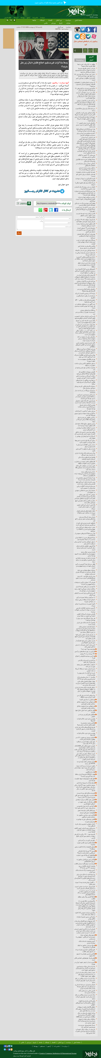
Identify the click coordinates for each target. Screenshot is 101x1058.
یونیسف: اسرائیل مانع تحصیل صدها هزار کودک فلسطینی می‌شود (86, 236)
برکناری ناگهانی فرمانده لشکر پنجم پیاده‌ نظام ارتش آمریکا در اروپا (85, 419)
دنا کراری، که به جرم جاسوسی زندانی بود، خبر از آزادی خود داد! (85, 807)
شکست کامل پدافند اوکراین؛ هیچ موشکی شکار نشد (85, 501)
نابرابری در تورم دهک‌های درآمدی (85, 651)
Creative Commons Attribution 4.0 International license (57, 1053)
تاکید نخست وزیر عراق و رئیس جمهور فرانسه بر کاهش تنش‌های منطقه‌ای (85, 345)
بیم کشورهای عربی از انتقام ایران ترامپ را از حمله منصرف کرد (85, 538)
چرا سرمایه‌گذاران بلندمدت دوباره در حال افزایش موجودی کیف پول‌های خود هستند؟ (85, 193)
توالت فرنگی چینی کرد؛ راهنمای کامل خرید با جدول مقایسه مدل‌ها (85, 114)
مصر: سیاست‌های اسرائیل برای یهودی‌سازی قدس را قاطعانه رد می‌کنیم (85, 529)
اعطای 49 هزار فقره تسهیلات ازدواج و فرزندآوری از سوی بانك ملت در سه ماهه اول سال (85, 1009)
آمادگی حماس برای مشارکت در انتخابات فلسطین (85, 164)
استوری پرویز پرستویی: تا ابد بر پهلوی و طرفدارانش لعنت (85, 738)
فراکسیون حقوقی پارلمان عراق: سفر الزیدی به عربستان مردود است (85, 548)
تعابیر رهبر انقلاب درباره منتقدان (85, 800)
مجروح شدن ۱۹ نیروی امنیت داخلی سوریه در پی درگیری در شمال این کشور (86, 230)
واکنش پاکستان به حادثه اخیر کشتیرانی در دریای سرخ (86, 247)
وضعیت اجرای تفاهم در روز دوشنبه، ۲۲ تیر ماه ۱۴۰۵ (87, 867)
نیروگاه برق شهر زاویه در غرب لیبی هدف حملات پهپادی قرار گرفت (85, 242)
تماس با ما (35, 17)
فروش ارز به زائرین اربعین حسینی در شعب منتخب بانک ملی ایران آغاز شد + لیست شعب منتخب (84, 931)
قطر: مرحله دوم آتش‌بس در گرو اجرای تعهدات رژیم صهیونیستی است (85, 566)
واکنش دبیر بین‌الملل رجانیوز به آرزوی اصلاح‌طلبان (86, 860)
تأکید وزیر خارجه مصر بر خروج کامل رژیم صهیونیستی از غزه (85, 321)
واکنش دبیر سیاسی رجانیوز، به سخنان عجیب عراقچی (86, 816)
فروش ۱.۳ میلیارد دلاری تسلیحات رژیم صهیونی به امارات (85, 583)
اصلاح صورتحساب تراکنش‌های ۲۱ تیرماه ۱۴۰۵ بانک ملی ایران (85, 89)
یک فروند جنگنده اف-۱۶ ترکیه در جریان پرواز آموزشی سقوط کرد (85, 220)
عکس (46, 23)
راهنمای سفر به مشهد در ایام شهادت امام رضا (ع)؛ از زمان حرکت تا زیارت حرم (86, 338)
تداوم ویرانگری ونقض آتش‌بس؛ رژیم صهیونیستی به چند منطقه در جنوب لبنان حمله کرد (85, 259)
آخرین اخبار (91, 58)
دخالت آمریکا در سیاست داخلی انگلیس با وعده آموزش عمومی (85, 377)
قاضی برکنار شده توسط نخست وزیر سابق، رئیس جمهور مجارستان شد (85, 215)
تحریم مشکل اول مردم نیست (86, 793)
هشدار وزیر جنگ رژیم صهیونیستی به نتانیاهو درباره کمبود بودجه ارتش (85, 554)
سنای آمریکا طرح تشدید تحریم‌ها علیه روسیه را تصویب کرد (85, 441)
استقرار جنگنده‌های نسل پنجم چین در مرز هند (86, 665)
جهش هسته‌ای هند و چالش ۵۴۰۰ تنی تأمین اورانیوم (85, 301)
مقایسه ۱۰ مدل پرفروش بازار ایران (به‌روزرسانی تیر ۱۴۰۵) (86, 678)
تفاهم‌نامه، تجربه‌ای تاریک (87, 813)
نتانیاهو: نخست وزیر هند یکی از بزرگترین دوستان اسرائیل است (85, 524)
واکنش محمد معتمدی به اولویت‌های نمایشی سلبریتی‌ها (86, 724)
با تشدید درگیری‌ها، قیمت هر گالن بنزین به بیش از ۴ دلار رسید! (85, 796)
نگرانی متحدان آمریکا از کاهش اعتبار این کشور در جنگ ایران (86, 615)
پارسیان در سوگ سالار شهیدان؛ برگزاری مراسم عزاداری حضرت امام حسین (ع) (85, 1031)
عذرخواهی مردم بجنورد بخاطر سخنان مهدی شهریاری (86, 703)
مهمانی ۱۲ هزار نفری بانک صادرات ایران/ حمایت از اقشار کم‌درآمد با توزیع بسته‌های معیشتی (85, 496)
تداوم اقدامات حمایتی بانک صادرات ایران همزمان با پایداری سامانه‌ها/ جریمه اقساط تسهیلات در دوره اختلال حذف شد (85, 629)
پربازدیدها (80, 60)
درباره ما (42, 17)
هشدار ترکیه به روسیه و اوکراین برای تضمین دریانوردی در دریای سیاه (85, 560)
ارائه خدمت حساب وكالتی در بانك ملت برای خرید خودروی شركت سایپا (85, 980)
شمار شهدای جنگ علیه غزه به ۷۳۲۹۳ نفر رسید (86, 762)
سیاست (68, 20)
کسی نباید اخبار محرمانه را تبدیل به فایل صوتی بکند (85, 646)
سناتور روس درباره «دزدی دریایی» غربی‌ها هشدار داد (87, 169)
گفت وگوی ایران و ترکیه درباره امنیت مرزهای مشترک (86, 225)
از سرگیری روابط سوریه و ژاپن (85, 597)
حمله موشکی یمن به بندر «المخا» (85, 250)
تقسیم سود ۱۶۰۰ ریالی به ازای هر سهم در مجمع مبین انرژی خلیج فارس (84, 836)
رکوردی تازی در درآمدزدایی (86, 840)
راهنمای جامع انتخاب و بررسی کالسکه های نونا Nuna (86, 290)
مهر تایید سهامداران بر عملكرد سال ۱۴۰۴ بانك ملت (85, 742)
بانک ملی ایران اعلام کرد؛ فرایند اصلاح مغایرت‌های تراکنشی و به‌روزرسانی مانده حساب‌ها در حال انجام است (85, 95)
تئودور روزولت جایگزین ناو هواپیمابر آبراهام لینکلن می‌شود (85, 373)
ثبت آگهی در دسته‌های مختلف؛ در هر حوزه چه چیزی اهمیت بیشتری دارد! (85, 306)
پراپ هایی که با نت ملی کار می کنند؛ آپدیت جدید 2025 (86, 696)
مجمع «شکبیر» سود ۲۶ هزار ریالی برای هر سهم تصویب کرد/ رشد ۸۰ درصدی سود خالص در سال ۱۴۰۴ (84, 788)
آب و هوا (16, 17)
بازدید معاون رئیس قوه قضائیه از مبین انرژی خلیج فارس (85, 641)
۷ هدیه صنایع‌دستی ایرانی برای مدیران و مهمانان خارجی (86, 134)
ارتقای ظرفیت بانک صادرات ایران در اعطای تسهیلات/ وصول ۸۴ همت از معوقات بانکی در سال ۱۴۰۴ (85, 690)
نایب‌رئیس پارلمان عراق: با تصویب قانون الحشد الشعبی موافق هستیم (85, 317)
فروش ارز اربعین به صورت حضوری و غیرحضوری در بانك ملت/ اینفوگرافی (86, 892)
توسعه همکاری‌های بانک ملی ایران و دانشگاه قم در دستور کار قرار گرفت (85, 729)
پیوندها (22, 17)
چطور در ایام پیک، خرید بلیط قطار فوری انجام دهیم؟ (86, 65)
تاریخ (60, 23)
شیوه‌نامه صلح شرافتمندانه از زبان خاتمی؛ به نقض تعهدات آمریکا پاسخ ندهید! (85, 119)
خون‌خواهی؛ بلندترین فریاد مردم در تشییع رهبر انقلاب (85, 950)
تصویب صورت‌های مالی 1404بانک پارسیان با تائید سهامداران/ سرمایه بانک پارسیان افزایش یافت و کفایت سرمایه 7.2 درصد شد (84, 748)
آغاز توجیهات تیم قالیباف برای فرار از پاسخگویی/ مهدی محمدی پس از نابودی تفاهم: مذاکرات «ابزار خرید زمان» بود (84, 924)
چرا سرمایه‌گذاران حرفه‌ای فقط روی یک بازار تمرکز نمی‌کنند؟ (85, 130)
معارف (68, 23)
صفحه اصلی (78, 20)
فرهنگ (42, 20)
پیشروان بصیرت (90, 822)
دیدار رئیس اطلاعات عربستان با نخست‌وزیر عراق (85, 445)
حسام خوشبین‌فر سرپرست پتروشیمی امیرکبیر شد (86, 1026)
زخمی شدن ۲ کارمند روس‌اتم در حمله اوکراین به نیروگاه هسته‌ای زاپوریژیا (85, 209)
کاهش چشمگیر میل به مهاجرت (85, 819)
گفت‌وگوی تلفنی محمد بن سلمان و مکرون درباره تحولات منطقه (85, 462)
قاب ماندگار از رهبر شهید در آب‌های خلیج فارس (86, 803)
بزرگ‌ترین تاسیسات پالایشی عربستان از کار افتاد (86, 661)
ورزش (53, 23)
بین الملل (59, 20)
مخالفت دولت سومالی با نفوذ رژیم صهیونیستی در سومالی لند (85, 590)
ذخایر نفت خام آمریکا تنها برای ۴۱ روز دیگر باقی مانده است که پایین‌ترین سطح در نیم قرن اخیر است (85, 77)
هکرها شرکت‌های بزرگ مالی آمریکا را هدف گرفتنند (86, 458)
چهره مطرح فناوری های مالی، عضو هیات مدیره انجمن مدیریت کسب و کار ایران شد (85, 683)
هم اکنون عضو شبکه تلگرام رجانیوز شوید (49, 3)
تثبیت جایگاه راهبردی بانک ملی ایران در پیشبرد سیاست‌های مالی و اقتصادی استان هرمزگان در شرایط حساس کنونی (85, 756)
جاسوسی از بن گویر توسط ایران (85, 586)
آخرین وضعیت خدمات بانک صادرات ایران (87, 942)
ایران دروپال (16, 1056)
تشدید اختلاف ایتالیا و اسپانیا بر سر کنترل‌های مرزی (85, 429)
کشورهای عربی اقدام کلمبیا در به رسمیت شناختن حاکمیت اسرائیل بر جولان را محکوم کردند (85, 271)
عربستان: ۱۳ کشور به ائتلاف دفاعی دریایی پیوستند (86, 156)
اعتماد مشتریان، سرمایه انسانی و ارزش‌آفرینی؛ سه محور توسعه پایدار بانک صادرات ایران (85, 986)
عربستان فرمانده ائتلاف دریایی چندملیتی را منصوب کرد (86, 487)
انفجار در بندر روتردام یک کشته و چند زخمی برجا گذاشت (85, 188)
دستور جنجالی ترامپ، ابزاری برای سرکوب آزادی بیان (84, 543)
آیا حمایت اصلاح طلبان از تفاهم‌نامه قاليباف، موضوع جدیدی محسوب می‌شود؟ (85, 84)
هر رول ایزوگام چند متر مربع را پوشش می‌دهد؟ (85, 619)
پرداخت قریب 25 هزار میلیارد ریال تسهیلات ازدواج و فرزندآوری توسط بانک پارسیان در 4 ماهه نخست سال (85, 103)
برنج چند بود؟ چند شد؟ (88, 649)
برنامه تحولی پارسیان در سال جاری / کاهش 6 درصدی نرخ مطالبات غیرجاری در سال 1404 (85, 1015)
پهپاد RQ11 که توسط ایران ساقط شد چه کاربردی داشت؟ (85, 775)
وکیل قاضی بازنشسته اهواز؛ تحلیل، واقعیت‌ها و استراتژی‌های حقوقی (85, 1003)
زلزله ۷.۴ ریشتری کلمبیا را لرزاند (85, 293)
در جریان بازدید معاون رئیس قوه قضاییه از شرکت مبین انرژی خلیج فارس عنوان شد (85, 636)
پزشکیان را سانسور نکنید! (87, 699)
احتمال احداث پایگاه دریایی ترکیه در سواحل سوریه (85, 600)
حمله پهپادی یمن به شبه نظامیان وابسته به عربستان (85, 160)
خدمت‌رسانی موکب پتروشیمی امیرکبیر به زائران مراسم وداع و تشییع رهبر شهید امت (85, 968)
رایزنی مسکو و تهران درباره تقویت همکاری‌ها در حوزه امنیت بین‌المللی (85, 199)
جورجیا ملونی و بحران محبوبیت (85, 172)
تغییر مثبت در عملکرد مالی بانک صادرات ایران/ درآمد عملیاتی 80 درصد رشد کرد (85, 467)
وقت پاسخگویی (90, 772)
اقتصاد (50, 20)
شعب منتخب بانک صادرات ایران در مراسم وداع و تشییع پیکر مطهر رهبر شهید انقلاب (85, 974)
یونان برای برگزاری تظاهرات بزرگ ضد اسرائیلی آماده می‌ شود (84, 356)
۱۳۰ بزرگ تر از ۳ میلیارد (87, 654)
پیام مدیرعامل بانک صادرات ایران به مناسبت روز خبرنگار (85, 454)
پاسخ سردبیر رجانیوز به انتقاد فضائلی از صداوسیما (86, 946)
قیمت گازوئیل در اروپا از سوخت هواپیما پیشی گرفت (85, 179)
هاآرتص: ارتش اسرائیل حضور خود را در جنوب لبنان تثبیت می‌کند (86, 507)
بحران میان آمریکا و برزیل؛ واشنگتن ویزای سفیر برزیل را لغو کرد (85, 519)
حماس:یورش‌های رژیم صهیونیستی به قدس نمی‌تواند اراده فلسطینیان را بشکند (84, 473)
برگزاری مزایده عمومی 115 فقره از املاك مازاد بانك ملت (85, 913)
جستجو (42, 1046)
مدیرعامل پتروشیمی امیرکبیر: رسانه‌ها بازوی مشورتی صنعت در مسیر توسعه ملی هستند (85, 396)
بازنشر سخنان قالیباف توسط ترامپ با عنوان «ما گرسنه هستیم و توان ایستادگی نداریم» (85, 70)
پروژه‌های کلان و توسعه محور (86, 810)
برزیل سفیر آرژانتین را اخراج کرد (85, 411)
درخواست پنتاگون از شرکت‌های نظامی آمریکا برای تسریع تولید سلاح (85, 382)
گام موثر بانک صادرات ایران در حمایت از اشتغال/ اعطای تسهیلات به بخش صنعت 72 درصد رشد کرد (85, 277)
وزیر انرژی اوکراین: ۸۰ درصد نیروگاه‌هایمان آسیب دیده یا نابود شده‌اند (85, 578)
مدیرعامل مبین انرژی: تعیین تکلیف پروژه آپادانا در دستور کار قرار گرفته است (84, 830)
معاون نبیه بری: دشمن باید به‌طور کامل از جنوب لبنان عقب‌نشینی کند (84, 433)
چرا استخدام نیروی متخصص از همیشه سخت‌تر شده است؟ (85, 479)
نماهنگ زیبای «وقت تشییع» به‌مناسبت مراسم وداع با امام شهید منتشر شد (86, 1021)
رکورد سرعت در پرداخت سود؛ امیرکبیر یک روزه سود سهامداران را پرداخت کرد (85, 767)
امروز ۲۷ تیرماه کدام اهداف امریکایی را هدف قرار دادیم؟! (86, 852)
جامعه (34, 20)
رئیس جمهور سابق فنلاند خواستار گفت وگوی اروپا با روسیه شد (85, 424)
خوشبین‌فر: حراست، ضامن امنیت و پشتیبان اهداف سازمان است (85, 887)
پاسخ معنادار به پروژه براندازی (86, 783)
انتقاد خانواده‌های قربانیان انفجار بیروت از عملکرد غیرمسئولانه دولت (86, 513)
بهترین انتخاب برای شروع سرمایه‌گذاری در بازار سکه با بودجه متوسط (86, 407)
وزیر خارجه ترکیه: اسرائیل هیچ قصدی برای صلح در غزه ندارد (85, 483)
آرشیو (28, 17)
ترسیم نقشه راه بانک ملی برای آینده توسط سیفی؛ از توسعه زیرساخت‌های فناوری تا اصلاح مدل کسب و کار (84, 877)
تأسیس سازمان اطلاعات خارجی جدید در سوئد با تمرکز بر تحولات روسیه (85, 610)
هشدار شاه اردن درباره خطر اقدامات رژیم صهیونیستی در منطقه (86, 265)
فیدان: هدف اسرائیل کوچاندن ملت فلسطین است (86, 152)
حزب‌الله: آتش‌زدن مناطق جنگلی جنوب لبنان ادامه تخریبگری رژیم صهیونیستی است (85, 332)
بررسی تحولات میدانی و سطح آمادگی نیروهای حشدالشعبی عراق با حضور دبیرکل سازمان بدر (85, 351)
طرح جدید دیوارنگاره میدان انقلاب (85, 864)
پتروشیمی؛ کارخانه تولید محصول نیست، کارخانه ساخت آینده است (85, 402)
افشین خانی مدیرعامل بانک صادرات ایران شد (87, 991)
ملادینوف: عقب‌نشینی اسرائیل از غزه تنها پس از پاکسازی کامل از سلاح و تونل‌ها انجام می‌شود (85, 326)
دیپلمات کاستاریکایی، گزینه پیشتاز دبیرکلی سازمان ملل (85, 387)
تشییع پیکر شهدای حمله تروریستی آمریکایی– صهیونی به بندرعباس (85, 937)
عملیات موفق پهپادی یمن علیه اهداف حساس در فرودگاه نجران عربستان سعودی (85, 572)
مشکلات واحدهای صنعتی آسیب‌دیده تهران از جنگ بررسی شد (85, 312)
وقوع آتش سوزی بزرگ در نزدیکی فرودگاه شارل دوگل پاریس (85, 204)
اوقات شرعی (7, 17)
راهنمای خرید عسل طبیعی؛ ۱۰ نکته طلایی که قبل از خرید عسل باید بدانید (85, 125)
